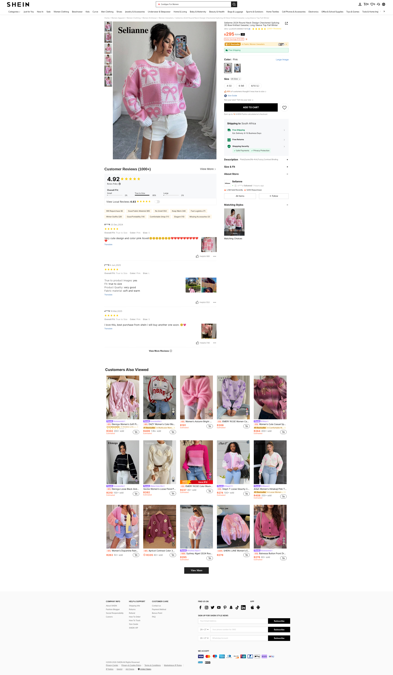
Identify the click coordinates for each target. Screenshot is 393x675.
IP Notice (109, 669)
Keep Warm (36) (179, 211)
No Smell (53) (161, 211)
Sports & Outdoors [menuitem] (254, 11)
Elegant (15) (179, 216)
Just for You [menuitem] (29, 11)
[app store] (252, 609)
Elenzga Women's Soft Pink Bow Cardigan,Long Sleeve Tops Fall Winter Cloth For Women (123, 424)
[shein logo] (18, 4)
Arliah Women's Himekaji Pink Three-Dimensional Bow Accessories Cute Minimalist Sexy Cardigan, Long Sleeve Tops (270, 489)
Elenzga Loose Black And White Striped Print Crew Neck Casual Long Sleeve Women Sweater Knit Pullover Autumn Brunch (123, 489)
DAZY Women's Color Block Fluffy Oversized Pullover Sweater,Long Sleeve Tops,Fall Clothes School (160, 424)
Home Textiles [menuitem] (272, 11)
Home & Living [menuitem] (180, 11)
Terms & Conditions (152, 665)
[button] (378, 4)
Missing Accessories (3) (200, 216)
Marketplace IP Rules (173, 665)
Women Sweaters (166, 18)
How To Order (134, 617)
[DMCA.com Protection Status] (207, 662)
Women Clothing (133, 18)
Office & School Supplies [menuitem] (332, 11)
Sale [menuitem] (49, 11)
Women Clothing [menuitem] (61, 11)
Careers (109, 617)
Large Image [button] (282, 59)
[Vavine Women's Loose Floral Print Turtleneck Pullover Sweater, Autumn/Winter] (159, 462)
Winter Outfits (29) (114, 216)
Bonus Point (157, 613)
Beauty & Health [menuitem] (217, 11)
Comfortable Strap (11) (159, 216)
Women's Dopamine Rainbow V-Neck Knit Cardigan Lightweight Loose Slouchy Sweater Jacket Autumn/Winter (123, 550)
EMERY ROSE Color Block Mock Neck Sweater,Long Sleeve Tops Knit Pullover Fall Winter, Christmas (197, 486)
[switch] (157, 201)
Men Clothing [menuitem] (107, 11)
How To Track (134, 620)
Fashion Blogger (113, 609)
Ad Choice (130, 669)
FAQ (154, 617)
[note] (196, 482)
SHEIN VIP (133, 628)
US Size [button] (234, 79)
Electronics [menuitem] (313, 11)
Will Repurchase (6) (114, 211)
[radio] (228, 68)
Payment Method (159, 609)
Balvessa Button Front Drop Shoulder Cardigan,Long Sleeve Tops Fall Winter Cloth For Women (270, 553)
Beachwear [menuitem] (77, 11)
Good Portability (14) (136, 216)
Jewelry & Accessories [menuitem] (135, 11)
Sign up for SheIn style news (213, 616)
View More (196, 570)
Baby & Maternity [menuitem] (198, 11)
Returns (132, 609)
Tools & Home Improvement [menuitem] (374, 11)
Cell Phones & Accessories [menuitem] (293, 11)
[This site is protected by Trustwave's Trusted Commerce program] (200, 662)
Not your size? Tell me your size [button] (238, 100)
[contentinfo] (244, 656)
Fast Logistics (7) (198, 211)
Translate (108, 244)
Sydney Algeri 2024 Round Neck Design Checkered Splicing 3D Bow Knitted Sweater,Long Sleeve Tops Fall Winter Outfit (197, 553)
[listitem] (234, 222)
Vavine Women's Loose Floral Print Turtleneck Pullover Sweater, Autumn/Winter (159, 489)
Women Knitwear (149, 18)
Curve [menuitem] (95, 11)
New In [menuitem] (40, 11)
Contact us (156, 606)
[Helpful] (197, 256)
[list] (222, 607)
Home (106, 18)
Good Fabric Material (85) (139, 211)
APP (252, 602)
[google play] (258, 609)
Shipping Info (134, 606)
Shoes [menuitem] (119, 11)
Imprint (119, 669)
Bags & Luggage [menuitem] (235, 11)
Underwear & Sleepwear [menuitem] (159, 11)
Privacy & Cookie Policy (131, 665)
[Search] (234, 4)
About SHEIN (111, 606)
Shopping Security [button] (240, 146)
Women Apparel (118, 18)
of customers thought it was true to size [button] (246, 91)
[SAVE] (284, 107)
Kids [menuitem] (87, 11)
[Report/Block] (214, 256)
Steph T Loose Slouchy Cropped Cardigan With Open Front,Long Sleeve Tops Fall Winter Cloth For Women (234, 489)
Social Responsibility (114, 613)
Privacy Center (112, 665)
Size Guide (133, 624)
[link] (366, 4)
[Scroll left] (380, 12)
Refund (132, 613)
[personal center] (360, 4)
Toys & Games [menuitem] (352, 11)
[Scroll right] (384, 12)
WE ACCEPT (203, 651)
